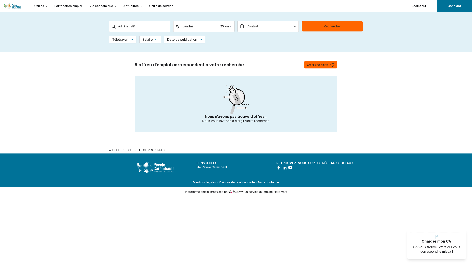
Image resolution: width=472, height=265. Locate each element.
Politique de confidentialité (237, 182)
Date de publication (182, 39)
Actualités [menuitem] (131, 6)
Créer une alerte (318, 65)
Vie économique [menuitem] (101, 6)
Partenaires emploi (68, 6)
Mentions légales (204, 182)
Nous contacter (268, 182)
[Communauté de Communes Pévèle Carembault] (12, 6)
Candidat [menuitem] (454, 6)
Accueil (114, 150)
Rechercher (332, 26)
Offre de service (161, 6)
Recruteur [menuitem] (419, 6)
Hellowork (280, 192)
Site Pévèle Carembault (211, 167)
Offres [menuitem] (39, 6)
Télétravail (120, 39)
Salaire (148, 39)
